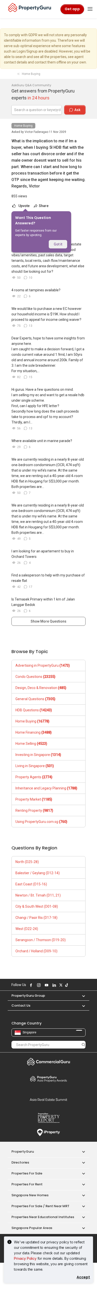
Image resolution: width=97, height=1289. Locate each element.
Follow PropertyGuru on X (60, 985)
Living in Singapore (34, 766)
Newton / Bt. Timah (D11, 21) (38, 895)
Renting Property (34, 810)
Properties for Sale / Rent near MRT (40, 1206)
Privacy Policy (25, 1258)
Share (43, 206)
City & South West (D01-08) (36, 906)
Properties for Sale (26, 1173)
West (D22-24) (26, 929)
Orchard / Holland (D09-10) (36, 951)
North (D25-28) (27, 862)
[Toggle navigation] (90, 9)
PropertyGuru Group (28, 995)
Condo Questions (35, 677)
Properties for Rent (27, 1184)
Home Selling (31, 744)
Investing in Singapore (38, 755)
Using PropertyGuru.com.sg (41, 822)
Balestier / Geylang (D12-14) (37, 873)
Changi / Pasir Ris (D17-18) (36, 918)
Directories (20, 1162)
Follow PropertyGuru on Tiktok (66, 985)
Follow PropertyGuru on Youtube (46, 985)
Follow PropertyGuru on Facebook (30, 985)
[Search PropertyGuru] (84, 1044)
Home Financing (33, 732)
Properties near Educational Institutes (42, 1217)
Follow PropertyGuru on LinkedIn (53, 985)
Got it (58, 244)
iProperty (48, 1132)
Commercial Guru (48, 1061)
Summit (48, 1099)
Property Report (48, 1118)
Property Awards (48, 1078)
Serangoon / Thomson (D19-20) (40, 940)
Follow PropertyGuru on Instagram (38, 985)
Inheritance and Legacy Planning (46, 788)
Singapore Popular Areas (31, 1228)
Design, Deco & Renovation (40, 688)
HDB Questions (33, 710)
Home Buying (23, 125)
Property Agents (33, 777)
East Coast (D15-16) (31, 884)
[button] (81, 995)
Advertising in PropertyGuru (42, 665)
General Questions (35, 699)
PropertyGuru (22, 1151)
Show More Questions (48, 621)
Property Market (33, 799)
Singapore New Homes (29, 1195)
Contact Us (20, 1005)
